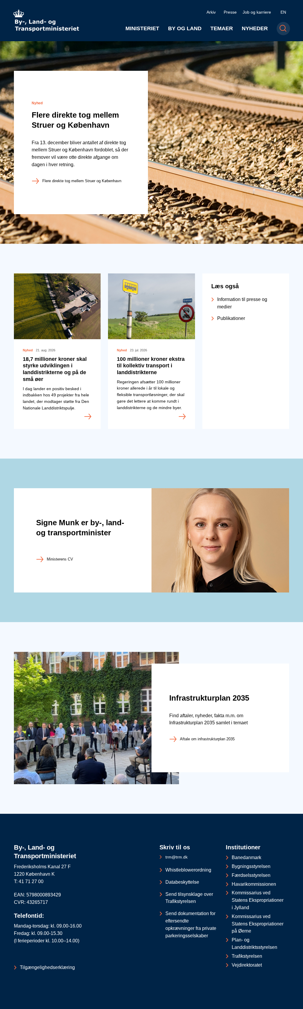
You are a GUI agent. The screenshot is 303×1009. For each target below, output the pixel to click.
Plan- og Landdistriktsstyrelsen (254, 943)
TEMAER (221, 28)
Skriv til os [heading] (174, 847)
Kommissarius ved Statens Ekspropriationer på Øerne (257, 924)
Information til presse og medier (242, 303)
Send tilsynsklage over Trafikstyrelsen (189, 898)
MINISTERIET (142, 28)
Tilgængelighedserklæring (47, 967)
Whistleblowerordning (188, 869)
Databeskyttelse (182, 882)
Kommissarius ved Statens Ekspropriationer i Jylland (257, 900)
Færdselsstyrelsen (251, 875)
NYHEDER (255, 28)
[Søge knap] (283, 28)
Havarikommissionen (254, 884)
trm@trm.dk (176, 857)
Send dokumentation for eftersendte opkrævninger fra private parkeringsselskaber (190, 924)
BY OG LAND (185, 28)
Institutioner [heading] (243, 847)
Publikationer (231, 318)
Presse (230, 12)
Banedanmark (246, 857)
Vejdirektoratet (247, 965)
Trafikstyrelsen (247, 956)
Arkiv (211, 12)
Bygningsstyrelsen (251, 866)
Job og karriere (257, 12)
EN (283, 12)
